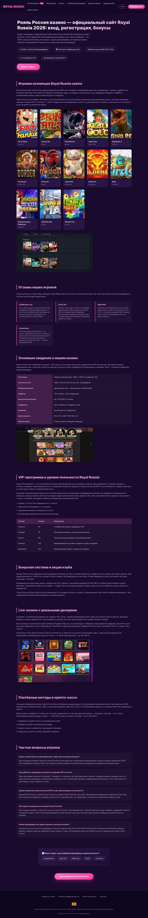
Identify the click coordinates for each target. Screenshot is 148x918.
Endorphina (99, 858)
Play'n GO (63, 858)
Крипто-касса (32, 10)
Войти (123, 6)
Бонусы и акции (94, 3)
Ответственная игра (89, 896)
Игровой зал (51, 3)
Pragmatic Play (49, 858)
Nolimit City (75, 858)
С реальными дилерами (76, 3)
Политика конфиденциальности (68, 896)
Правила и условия (48, 896)
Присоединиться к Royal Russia (74, 876)
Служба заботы (35, 3)
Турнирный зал (109, 3)
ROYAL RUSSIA (13, 6)
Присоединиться (136, 6)
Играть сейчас (28, 67)
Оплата (61, 3)
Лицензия (103, 896)
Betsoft (87, 858)
